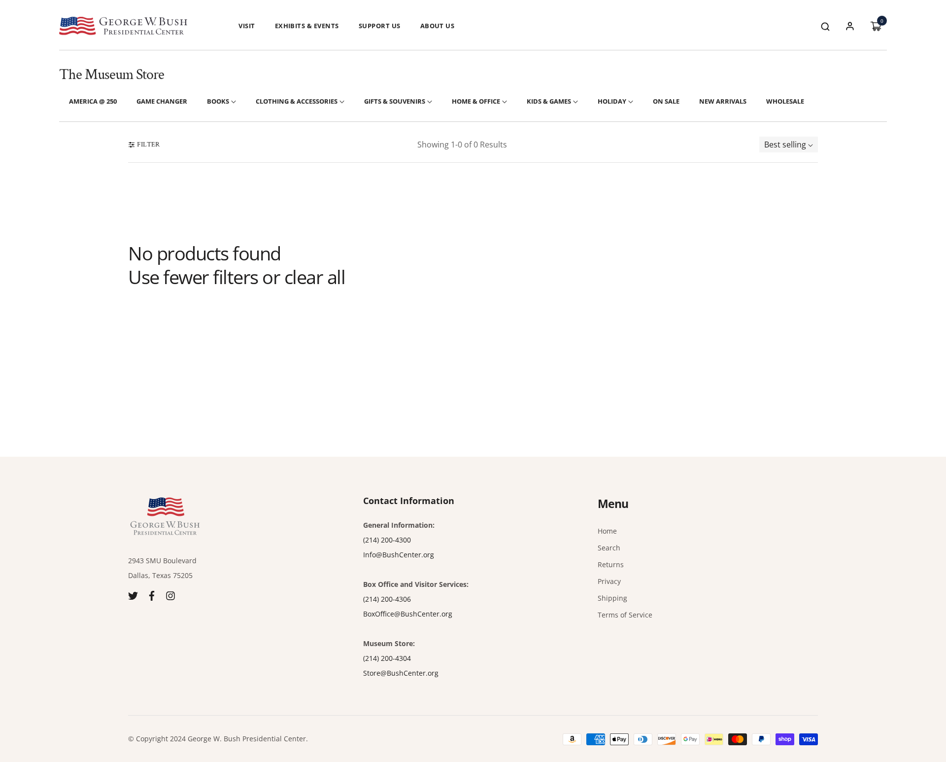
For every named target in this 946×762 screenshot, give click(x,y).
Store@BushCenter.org (401, 673)
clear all (314, 277)
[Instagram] (170, 595)
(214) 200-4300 (387, 539)
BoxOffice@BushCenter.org (407, 613)
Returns (611, 564)
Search (609, 547)
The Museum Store (111, 74)
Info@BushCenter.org (398, 554)
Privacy (609, 581)
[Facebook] (152, 595)
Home (607, 531)
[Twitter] (133, 595)
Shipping (612, 598)
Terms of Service (625, 614)
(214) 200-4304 (387, 658)
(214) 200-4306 (387, 599)
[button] (825, 26)
